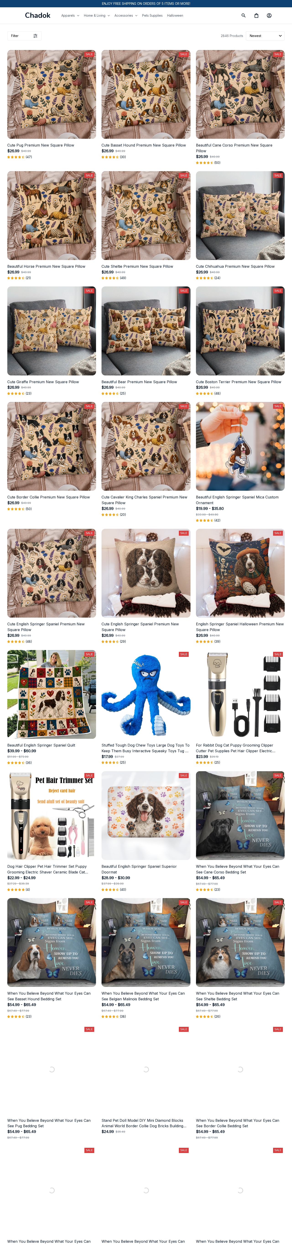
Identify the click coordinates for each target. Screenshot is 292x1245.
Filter (14, 36)
